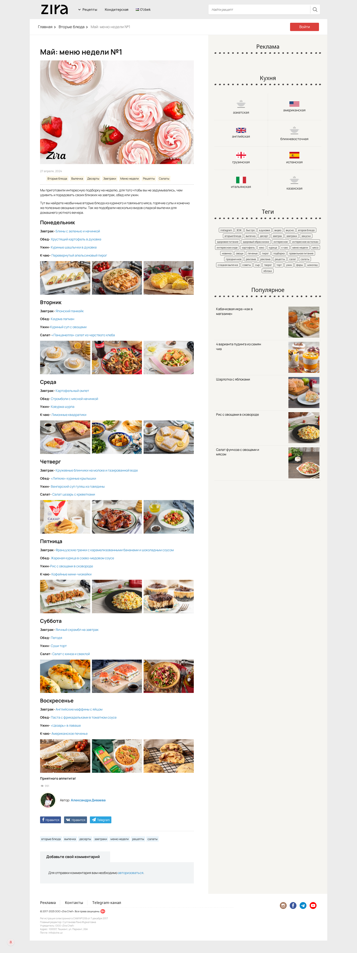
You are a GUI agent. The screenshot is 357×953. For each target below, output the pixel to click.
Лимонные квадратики (68, 414)
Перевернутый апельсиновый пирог (79, 255)
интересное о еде (227, 247)
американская (294, 110)
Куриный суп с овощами (68, 327)
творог (268, 265)
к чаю (284, 247)
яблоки (267, 271)
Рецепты (89, 9)
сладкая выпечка (228, 265)
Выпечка (77, 178)
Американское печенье (69, 733)
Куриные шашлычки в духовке (74, 247)
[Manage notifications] (10, 942)
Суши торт (58, 645)
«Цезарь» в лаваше (66, 725)
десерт (264, 236)
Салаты (164, 178)
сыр (257, 265)
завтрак (277, 236)
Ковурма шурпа (62, 406)
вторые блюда (51, 839)
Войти (304, 26)
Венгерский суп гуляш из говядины (78, 486)
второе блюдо (306, 230)
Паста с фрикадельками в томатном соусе (84, 717)
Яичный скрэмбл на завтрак (77, 629)
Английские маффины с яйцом (79, 709)
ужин (289, 265)
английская (241, 136)
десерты (85, 839)
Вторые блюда (71, 26)
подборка (279, 253)
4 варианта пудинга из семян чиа (238, 346)
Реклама (48, 902)
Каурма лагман (62, 319)
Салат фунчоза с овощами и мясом (237, 452)
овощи (239, 253)
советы (246, 265)
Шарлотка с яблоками (233, 379)
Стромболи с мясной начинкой (74, 398)
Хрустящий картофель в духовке (75, 239)
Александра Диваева (88, 800)
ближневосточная (294, 139)
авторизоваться (130, 872)
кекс (261, 247)
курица (273, 247)
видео (277, 230)
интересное (281, 242)
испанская (294, 162)
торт (279, 265)
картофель (248, 247)
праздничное (234, 259)
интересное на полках (305, 242)
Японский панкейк (70, 311)
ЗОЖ (239, 230)
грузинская (241, 162)
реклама (251, 259)
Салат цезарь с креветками (73, 494)
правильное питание (301, 253)
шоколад (312, 265)
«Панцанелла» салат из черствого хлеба (83, 335)
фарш (299, 265)
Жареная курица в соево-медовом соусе (82, 558)
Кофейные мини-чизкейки (71, 574)
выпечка (70, 839)
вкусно (290, 230)
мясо (315, 247)
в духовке (264, 230)
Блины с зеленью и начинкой (77, 231)
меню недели (120, 839)
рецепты (138, 839)
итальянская (241, 186)
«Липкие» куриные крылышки (73, 478)
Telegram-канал (106, 902)
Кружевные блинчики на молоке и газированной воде (97, 470)
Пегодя (56, 637)
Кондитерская (116, 9)
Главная (45, 26)
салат (292, 259)
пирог (265, 253)
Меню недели (129, 178)
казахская (294, 188)
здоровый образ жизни (256, 242)
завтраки (100, 839)
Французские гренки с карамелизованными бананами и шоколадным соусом (115, 550)
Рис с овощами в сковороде (71, 566)
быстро (250, 230)
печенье (253, 253)
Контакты (74, 902)
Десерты (93, 178)
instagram (226, 230)
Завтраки (109, 178)
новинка (227, 253)
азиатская (241, 112)
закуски (306, 236)
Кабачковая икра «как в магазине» (234, 311)
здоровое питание (227, 242)
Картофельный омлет (72, 390)
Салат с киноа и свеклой (71, 654)
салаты (152, 839)
